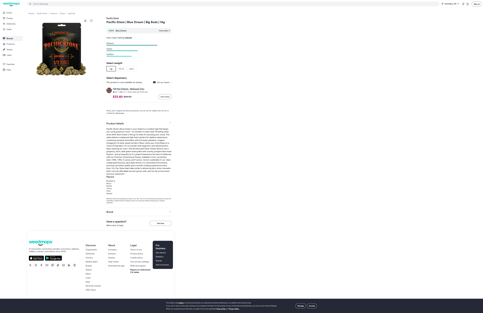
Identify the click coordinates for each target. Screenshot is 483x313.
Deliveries (90, 253)
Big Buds (71, 13)
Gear (88, 281)
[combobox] (234, 4)
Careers (111, 257)
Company (112, 249)
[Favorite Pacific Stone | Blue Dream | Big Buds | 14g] (91, 21)
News (88, 273)
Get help (160, 223)
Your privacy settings (139, 261)
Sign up (476, 4)
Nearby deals (91, 261)
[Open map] (154, 82)
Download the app (116, 265)
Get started (161, 252)
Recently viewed (93, 285)
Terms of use (136, 249)
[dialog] (241, 306)
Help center (113, 261)
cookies (181, 303)
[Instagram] (35, 265)
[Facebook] (41, 265)
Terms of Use (221, 309)
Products (53, 13)
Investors (112, 253)
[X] (30, 265)
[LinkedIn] (69, 265)
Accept (312, 306)
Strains (89, 269)
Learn (88, 277)
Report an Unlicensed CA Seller (140, 270)
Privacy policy (136, 253)
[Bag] (468, 4)
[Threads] (74, 265)
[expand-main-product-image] (62, 50)
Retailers (160, 256)
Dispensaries (91, 249)
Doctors (89, 257)
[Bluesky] (63, 265)
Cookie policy (136, 257)
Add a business (162, 264)
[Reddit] (52, 265)
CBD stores (91, 290)
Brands (31, 13)
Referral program (138, 265)
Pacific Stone (42, 13)
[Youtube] (46, 265)
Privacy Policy (234, 309)
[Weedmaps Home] (11, 4)
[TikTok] (58, 265)
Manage (300, 306)
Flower (62, 13)
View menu (165, 97)
